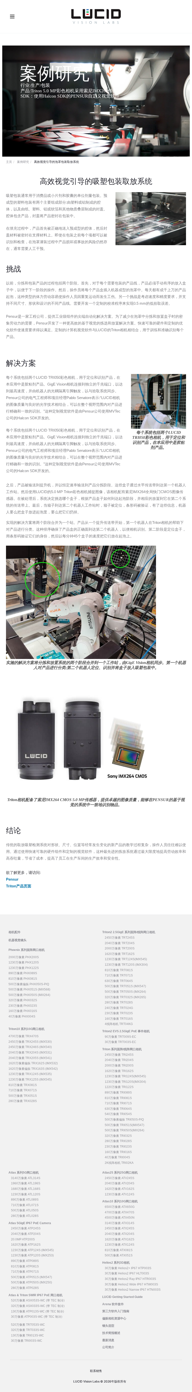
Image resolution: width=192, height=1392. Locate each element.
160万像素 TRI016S (118, 1152)
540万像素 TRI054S (118, 1114)
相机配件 (14, 932)
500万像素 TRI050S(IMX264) (124, 1130)
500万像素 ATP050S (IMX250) (31, 1282)
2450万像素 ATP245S (25, 1228)
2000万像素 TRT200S (119, 948)
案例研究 (23, 162)
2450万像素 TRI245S (119, 1055)
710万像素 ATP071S (25, 1271)
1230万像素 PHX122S (23, 968)
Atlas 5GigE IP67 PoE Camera (29, 1223)
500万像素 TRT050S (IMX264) (125, 991)
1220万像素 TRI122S (119, 1087)
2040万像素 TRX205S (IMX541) (30, 1058)
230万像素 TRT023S (119, 1013)
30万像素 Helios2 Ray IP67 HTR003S (130, 1279)
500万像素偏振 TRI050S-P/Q (124, 1119)
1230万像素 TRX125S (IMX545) (30, 1079)
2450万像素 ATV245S (119, 1178)
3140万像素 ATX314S (119, 1223)
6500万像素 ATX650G (119, 1207)
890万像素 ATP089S (25, 1261)
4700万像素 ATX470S (119, 1212)
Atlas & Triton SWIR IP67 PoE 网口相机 (35, 1295)
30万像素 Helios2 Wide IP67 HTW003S (131, 1284)
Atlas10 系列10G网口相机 (120, 1201)
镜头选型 (108, 1325)
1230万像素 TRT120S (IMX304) (126, 964)
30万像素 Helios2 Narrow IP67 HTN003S (132, 1289)
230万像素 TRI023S (118, 1146)
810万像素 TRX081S (22, 1085)
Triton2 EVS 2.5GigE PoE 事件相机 (126, 1031)
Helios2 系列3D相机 (116, 1262)
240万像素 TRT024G (119, 1008)
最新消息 (108, 1340)
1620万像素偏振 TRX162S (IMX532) (33, 1063)
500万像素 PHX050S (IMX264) (29, 995)
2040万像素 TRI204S (119, 1060)
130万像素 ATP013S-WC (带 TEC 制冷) (37, 1311)
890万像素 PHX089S (22, 973)
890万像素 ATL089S (24, 1199)
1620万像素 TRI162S (119, 1071)
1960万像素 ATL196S (25, 1183)
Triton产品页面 (18, 886)
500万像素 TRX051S (22, 1096)
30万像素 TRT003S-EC (120, 1042)
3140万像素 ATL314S (25, 1178)
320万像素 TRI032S (118, 1136)
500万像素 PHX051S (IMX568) (29, 989)
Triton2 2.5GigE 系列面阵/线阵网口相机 (128, 932)
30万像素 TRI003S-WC (26, 1340)
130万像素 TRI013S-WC (27, 1335)
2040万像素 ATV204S (119, 1183)
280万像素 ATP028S (25, 1288)
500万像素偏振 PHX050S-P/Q (28, 984)
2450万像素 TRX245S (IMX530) (30, 1041)
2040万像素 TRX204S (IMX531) (30, 1052)
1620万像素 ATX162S (119, 1239)
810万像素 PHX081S (22, 978)
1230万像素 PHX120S (23, 962)
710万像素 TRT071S (119, 975)
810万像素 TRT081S (119, 970)
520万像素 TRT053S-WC (28, 1324)
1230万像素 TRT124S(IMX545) (126, 959)
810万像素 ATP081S (25, 1266)
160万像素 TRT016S (119, 1018)
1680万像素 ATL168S (25, 1189)
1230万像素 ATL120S (25, 1194)
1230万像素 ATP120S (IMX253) (32, 1255)
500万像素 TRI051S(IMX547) (124, 1125)
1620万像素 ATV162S (119, 1189)
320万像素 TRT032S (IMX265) (125, 997)
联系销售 (96, 1371)
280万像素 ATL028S (24, 1216)
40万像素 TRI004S (117, 1157)
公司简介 (108, 1347)
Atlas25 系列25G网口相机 (120, 1172)
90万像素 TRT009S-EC (120, 1036)
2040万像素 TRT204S (119, 943)
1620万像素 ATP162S (25, 1244)
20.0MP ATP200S (23, 1239)
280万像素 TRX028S (22, 1101)
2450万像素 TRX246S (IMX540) (30, 1047)
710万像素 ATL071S (24, 1205)
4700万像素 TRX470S (23, 1036)
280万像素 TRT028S (119, 1002)
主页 (9, 162)
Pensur (12, 879)
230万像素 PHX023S (22, 1005)
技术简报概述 (111, 1333)
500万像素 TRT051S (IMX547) (125, 986)
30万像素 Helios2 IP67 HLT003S (127, 1273)
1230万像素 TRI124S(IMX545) (125, 1076)
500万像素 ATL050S (24, 1210)
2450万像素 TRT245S (119, 937)
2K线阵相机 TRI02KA (119, 1163)
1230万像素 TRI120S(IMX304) (125, 1082)
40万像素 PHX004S (21, 1016)
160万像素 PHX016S (22, 1011)
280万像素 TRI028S (118, 1141)
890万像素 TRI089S (118, 1092)
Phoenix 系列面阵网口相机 (26, 950)
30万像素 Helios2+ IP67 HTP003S (128, 1268)
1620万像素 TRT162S (119, 954)
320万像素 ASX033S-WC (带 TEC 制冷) (37, 1306)
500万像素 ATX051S (118, 1255)
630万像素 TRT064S (119, 981)
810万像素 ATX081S (118, 1250)
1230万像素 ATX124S (119, 1244)
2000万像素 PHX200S (23, 957)
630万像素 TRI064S (118, 1109)
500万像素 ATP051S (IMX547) (31, 1277)
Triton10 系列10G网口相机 (26, 1029)
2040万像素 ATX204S (119, 1234)
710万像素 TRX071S (22, 1090)
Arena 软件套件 (113, 1304)
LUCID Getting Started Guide (122, 1297)
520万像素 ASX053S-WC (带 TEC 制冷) (37, 1300)
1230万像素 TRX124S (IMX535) (30, 1074)
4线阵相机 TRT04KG (119, 1024)
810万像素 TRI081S (118, 1098)
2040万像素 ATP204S (25, 1234)
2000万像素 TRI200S (119, 1065)
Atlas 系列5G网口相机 (23, 1172)
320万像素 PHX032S (22, 1000)
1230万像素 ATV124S (119, 1194)
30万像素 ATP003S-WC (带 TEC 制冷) (36, 1316)
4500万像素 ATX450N (119, 1217)
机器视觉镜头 (17, 940)
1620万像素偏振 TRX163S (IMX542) (33, 1069)
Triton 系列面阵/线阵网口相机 (122, 1049)
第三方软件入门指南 (115, 1311)
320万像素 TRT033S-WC (28, 1330)
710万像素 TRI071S (118, 1103)
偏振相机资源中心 (114, 1318)
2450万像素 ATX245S (119, 1228)
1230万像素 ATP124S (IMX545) (32, 1250)
